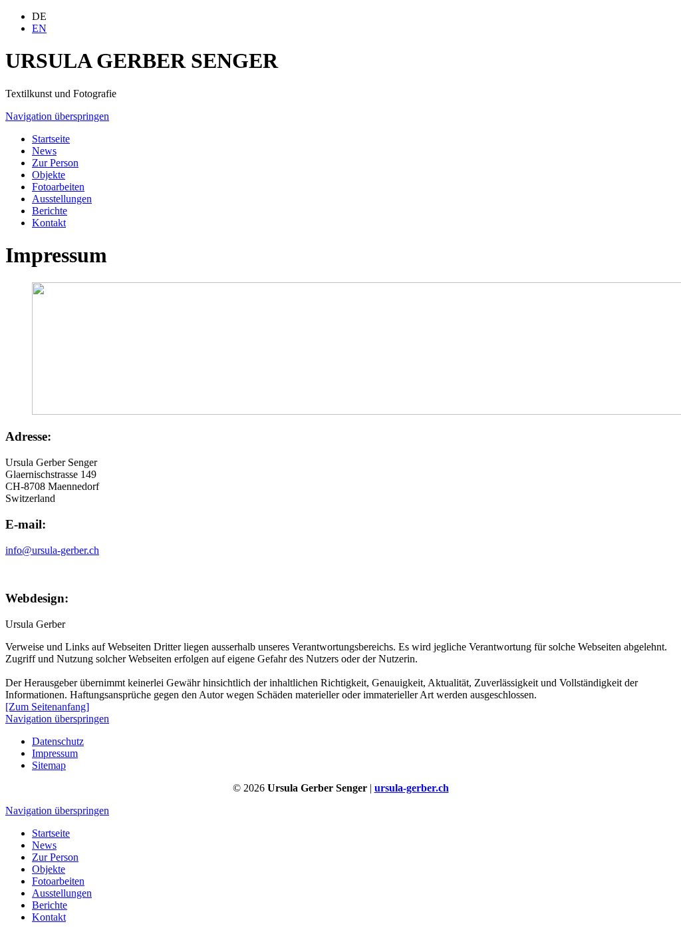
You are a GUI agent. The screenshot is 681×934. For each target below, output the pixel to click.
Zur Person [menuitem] (55, 162)
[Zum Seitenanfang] (47, 706)
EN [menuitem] (39, 28)
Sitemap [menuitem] (49, 765)
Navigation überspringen (57, 116)
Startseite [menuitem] (51, 138)
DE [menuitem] (39, 16)
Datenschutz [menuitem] (58, 741)
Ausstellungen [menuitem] (62, 198)
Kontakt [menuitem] (49, 222)
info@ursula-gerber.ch (52, 550)
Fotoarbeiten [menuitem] (58, 186)
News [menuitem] (44, 150)
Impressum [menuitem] (55, 753)
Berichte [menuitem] (49, 210)
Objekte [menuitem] (48, 174)
